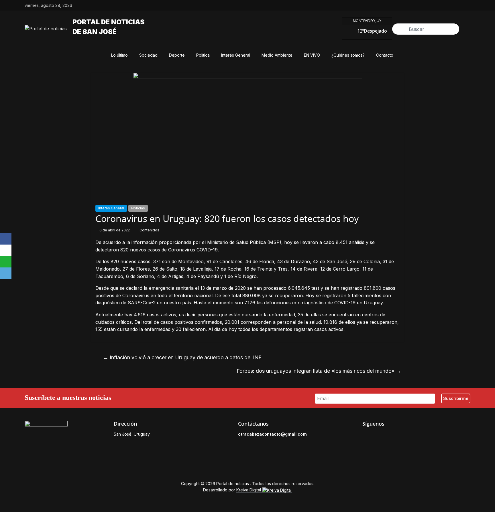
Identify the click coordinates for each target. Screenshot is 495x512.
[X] (5, 250)
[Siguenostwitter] (441, 5)
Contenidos (149, 230)
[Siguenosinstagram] (454, 5)
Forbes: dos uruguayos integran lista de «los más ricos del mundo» (319, 371)
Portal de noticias (108, 22)
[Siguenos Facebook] (365, 435)
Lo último (119, 55)
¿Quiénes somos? (348, 55)
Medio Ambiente (277, 55)
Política (203, 55)
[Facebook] (5, 239)
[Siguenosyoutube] (467, 5)
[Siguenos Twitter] (378, 435)
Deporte (177, 55)
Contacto (384, 55)
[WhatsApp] (5, 261)
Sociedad (148, 55)
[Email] (5, 273)
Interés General (235, 55)
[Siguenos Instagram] (391, 435)
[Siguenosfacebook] (428, 5)
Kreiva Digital (249, 489)
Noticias (138, 208)
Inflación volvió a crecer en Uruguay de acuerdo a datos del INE (182, 357)
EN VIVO (312, 55)
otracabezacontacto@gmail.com (272, 434)
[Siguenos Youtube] (405, 435)
